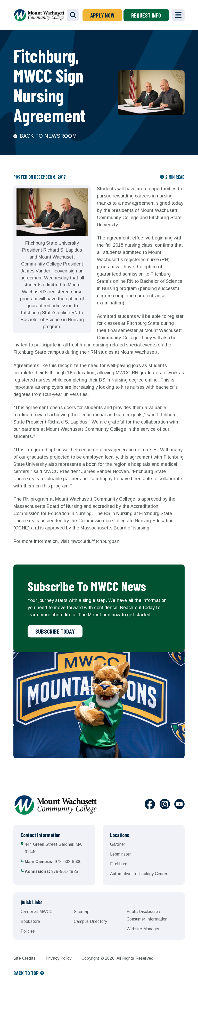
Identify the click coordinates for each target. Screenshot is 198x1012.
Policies (28, 931)
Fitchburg (118, 864)
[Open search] (73, 15)
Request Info (146, 15)
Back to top (26, 973)
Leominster (120, 854)
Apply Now (102, 15)
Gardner (117, 844)
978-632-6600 (53, 861)
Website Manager (143, 929)
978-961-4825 (51, 871)
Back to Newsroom (48, 136)
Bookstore (30, 921)
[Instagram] (165, 805)
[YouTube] (179, 805)
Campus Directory (90, 921)
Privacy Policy (58, 958)
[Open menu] (178, 15)
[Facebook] (150, 805)
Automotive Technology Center (138, 874)
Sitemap (81, 911)
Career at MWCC (36, 911)
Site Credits (24, 958)
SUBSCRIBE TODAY (55, 631)
